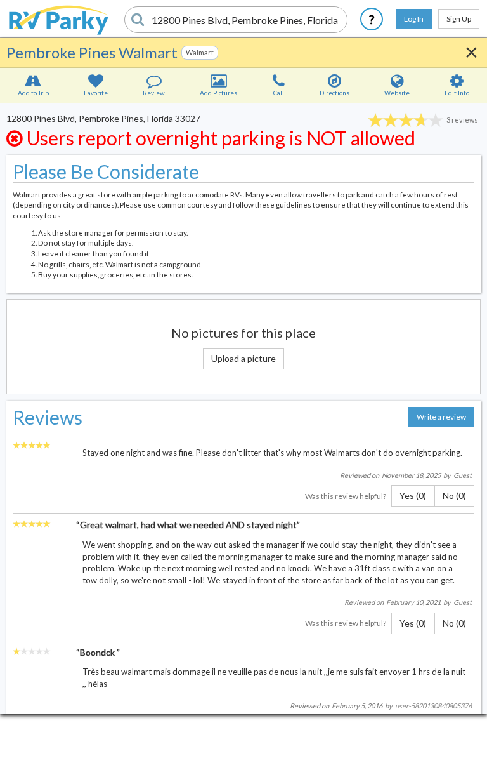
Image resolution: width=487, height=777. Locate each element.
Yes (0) (412, 495)
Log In (414, 18)
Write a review (441, 417)
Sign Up (458, 18)
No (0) (454, 495)
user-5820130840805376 (433, 705)
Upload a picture (243, 358)
